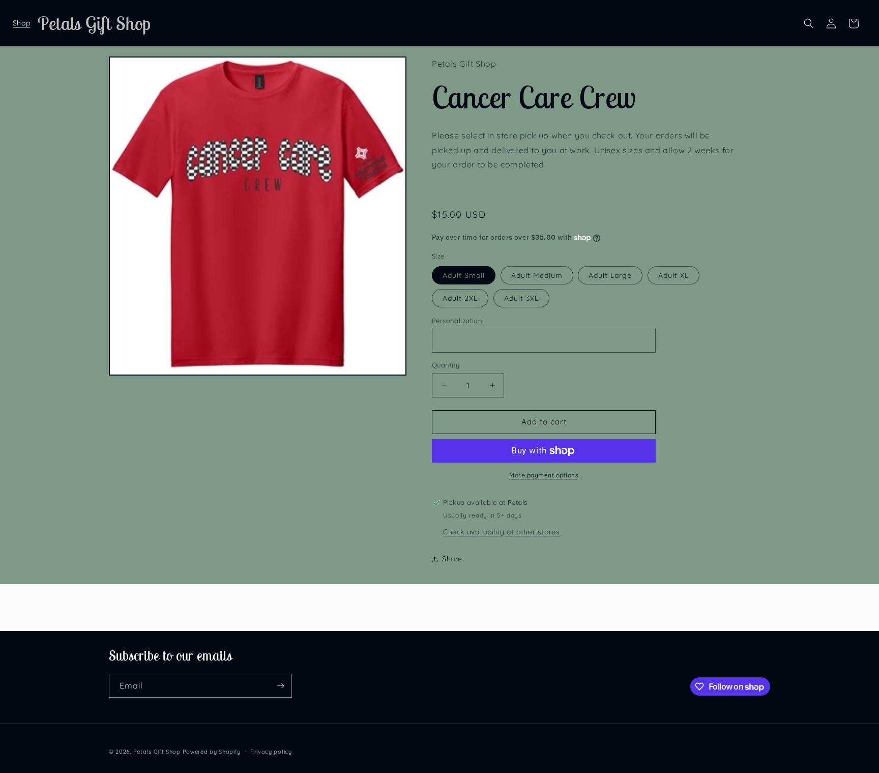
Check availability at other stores (501, 531)
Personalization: (457, 321)
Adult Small (464, 275)
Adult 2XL (460, 298)
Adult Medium (537, 275)
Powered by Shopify (212, 751)
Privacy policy (271, 751)
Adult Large (610, 275)
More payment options (543, 475)
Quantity (445, 365)
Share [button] (452, 558)
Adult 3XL (521, 298)
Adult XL (673, 275)
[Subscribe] (280, 686)
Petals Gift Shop (157, 751)
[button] (21, 23)
